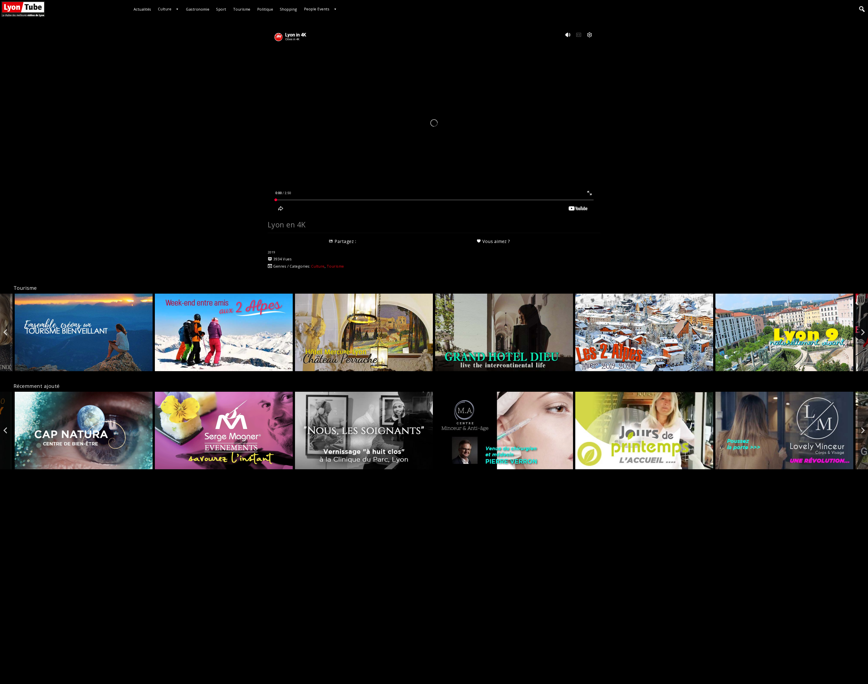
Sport (221, 9)
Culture (164, 9)
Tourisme (241, 9)
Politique (265, 9)
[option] (84, 332)
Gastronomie (197, 9)
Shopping (288, 9)
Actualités (142, 9)
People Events (316, 9)
